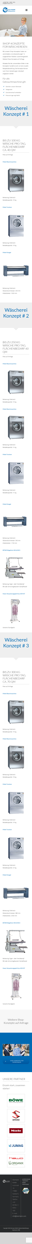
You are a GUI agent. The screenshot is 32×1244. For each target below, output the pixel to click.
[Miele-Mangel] (16, 258)
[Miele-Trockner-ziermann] (16, 213)
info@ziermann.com (19, 1216)
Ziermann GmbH (14, 1228)
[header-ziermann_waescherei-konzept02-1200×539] (16, 1045)
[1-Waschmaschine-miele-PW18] (16, 168)
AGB (19, 1230)
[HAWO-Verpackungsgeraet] (15, 600)
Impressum (14, 1230)
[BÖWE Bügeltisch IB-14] (15, 556)
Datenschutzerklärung (23, 1228)
